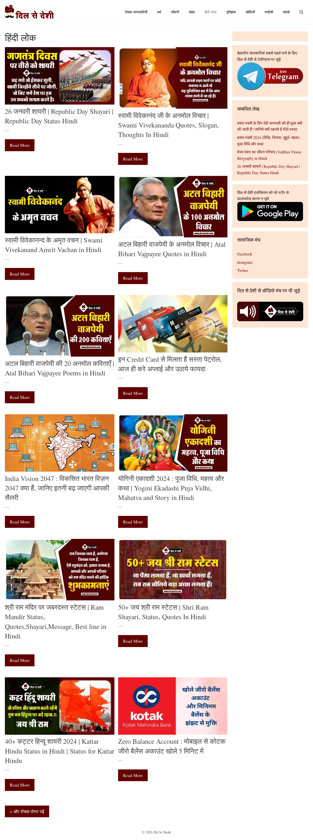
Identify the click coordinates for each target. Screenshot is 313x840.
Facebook (244, 253)
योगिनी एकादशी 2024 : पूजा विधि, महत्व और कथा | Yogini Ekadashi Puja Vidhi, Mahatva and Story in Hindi (171, 488)
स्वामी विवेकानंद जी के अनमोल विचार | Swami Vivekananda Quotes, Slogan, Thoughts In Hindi (168, 125)
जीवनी (175, 12)
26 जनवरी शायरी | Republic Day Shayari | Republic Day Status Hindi (59, 115)
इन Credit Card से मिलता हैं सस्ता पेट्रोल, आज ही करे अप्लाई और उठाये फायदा (170, 363)
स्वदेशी (269, 12)
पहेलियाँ (250, 12)
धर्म (159, 12)
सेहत (192, 12)
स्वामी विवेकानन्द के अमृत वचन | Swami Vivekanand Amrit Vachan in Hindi (53, 244)
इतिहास (231, 12)
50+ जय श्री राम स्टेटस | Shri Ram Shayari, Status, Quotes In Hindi (163, 611)
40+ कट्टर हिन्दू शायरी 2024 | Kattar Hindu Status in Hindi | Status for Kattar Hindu (59, 750)
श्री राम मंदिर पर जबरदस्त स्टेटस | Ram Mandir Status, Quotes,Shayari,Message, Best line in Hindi (55, 621)
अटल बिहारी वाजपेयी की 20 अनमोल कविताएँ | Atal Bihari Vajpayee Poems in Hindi (59, 368)
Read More (20, 145)
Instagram (244, 262)
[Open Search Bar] (301, 12)
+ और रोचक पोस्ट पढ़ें (27, 811)
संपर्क (286, 12)
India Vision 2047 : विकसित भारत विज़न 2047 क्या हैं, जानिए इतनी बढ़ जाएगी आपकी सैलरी (57, 488)
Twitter (242, 270)
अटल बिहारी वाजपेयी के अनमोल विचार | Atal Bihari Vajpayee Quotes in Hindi (172, 248)
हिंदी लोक (211, 12)
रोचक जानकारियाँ (136, 12)
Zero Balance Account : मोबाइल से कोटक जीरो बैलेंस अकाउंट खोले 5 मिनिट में (171, 745)
